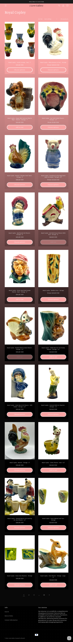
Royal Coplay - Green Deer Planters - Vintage (19, 575)
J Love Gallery (11, 638)
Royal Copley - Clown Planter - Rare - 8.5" (53, 462)
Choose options (19, 70)
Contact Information (11, 620)
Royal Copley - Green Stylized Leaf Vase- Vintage (53, 519)
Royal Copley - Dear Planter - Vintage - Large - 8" (53, 576)
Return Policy (9, 616)
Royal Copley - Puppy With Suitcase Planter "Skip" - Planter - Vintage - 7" (20, 118)
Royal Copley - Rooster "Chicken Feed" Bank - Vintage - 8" (19, 176)
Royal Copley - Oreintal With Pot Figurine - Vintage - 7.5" (53, 405)
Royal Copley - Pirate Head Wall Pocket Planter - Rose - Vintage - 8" (20, 291)
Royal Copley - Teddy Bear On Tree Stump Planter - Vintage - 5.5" (53, 348)
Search (7, 611)
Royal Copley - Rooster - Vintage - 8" (20, 462)
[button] (6, 6)
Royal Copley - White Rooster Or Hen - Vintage (53, 62)
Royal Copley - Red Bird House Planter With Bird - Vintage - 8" (53, 233)
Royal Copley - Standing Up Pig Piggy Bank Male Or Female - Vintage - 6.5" (53, 176)
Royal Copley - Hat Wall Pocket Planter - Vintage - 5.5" (53, 118)
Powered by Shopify (20, 638)
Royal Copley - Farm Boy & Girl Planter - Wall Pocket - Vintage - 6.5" (19, 405)
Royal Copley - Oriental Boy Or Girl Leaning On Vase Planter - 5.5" (19, 519)
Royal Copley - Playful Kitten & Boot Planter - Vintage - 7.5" (19, 348)
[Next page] (49, 595)
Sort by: (40, 19)
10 (44, 595)
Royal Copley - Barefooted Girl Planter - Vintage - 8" (20, 233)
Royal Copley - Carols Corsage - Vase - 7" (19, 62)
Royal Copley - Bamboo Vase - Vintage (53, 290)
